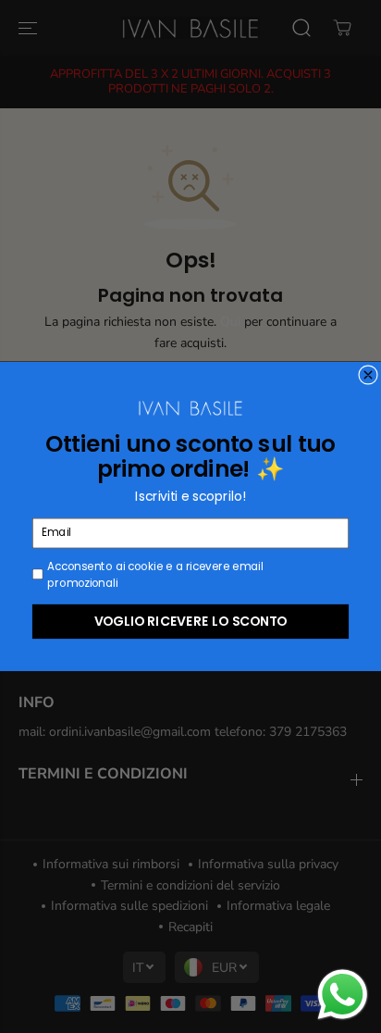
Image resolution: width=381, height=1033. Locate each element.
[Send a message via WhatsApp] (342, 994)
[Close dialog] (368, 375)
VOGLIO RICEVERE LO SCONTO (191, 620)
